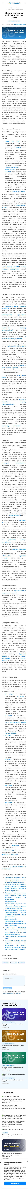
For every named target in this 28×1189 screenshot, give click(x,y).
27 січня (7, 759)
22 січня (8, 735)
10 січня (9, 694)
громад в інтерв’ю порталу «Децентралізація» (14, 402)
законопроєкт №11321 (10, 267)
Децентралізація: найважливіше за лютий (12, 1068)
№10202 (8, 172)
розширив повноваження (14, 463)
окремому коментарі (11, 426)
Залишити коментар (9, 974)
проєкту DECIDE (10, 733)
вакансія (5, 1132)
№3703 (14, 141)
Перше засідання (15, 515)
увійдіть (18, 993)
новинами (15, 845)
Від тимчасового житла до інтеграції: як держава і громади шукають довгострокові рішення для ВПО (13, 1122)
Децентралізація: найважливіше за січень (12, 1080)
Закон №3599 (10, 169)
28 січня (8, 785)
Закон (7, 141)
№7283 (18, 148)
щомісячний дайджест (14, 21)
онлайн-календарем (9, 850)
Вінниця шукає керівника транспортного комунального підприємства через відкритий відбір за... (13, 1108)
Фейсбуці (5, 854)
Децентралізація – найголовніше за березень (13, 1046)
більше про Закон (12, 167)
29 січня (8, 802)
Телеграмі (14, 854)
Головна (11, 8)
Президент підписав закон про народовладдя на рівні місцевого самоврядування (15, 880)
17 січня (8, 715)
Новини (17, 8)
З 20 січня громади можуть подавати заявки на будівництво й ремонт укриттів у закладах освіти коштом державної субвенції (15, 945)
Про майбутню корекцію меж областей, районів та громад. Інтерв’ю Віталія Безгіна (15, 906)
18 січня (20, 696)
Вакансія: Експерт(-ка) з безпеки (12, 1135)
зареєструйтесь (8, 993)
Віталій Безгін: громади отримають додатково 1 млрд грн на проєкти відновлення (12, 1155)
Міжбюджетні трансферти (14, 315)
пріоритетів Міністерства (16, 346)
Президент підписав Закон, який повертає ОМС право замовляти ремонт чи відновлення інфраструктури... (15, 897)
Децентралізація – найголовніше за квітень (13, 1024)
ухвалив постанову (19, 549)
